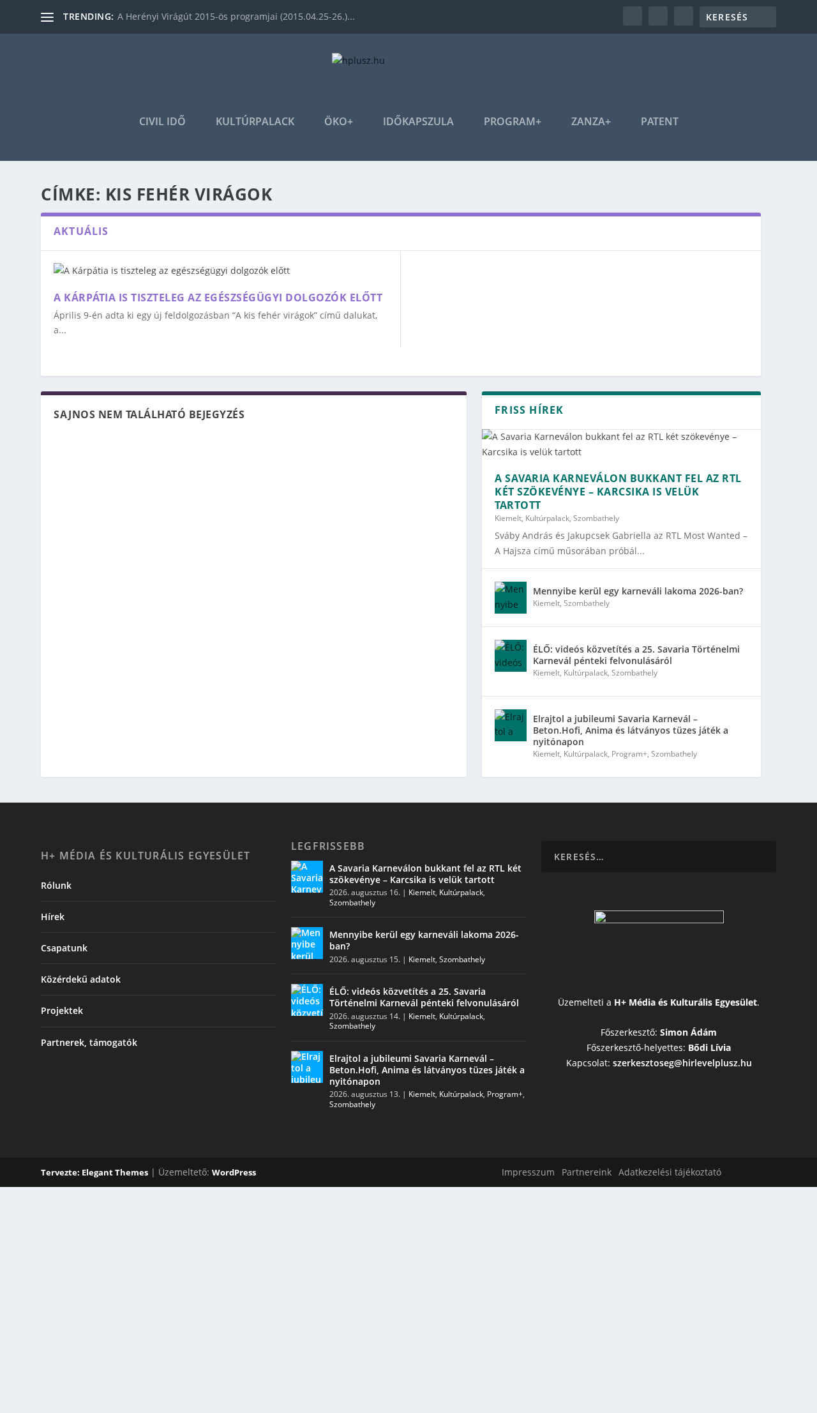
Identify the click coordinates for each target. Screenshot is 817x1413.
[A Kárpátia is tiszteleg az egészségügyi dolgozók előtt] (220, 270)
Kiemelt (508, 518)
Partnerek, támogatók (89, 1042)
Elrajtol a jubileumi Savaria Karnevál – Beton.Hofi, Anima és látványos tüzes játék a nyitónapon (630, 730)
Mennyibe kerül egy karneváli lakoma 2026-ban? (638, 591)
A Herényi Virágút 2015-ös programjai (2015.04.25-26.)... (236, 16)
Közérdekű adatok (81, 979)
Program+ (512, 122)
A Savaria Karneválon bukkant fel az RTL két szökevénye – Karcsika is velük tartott (618, 491)
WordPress (234, 1172)
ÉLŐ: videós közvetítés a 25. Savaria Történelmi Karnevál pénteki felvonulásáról (636, 655)
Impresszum (528, 1172)
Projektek (62, 1010)
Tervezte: (61, 1172)
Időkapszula (418, 122)
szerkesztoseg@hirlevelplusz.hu (682, 1063)
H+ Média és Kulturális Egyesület (685, 1002)
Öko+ (338, 122)
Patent (659, 122)
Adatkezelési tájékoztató (669, 1172)
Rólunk (56, 885)
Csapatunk (64, 948)
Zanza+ (591, 122)
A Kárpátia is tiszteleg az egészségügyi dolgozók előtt (218, 298)
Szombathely (596, 518)
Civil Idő (162, 122)
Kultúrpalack (255, 122)
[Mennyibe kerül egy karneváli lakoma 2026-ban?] (511, 598)
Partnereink (586, 1172)
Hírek (52, 917)
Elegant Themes (115, 1172)
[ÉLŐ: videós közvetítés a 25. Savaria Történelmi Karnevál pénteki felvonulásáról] (511, 656)
